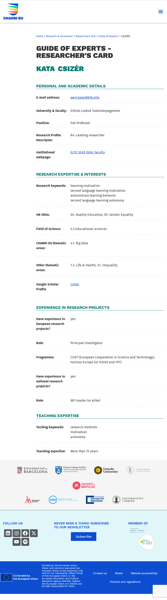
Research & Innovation (59, 36)
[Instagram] (16, 533)
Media (119, 573)
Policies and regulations (125, 581)
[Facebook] (25, 533)
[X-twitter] (34, 533)
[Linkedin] (8, 533)
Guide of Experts (108, 36)
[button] (160, 11)
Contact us (100, 573)
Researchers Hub (86, 36)
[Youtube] (16, 542)
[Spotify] (25, 542)
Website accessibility (144, 573)
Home (39, 36)
